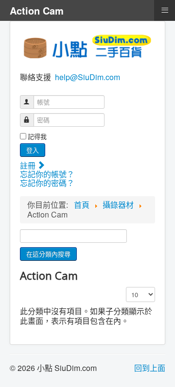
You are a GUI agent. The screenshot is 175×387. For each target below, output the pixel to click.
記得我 (37, 136)
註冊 (28, 165)
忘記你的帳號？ (47, 174)
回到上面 (149, 367)
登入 (32, 149)
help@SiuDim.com (87, 77)
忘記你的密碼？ (47, 182)
